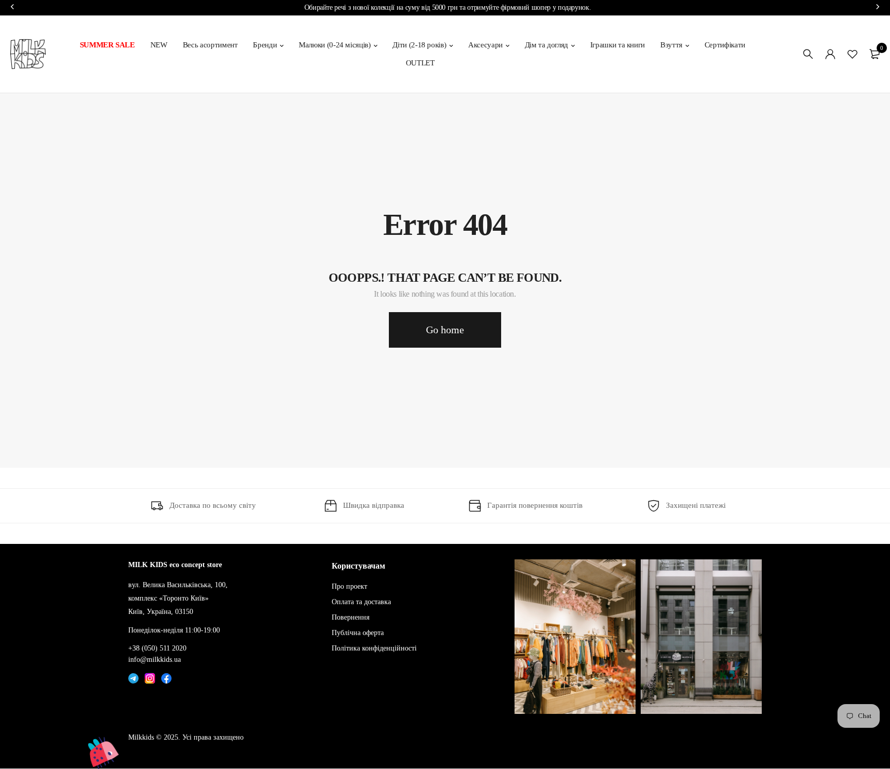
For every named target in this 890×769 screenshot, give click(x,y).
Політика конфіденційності (374, 648)
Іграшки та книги (617, 45)
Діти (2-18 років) (419, 45)
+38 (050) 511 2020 (157, 648)
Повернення (350, 617)
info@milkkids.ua (154, 659)
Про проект (349, 586)
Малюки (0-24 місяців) (335, 45)
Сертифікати (725, 45)
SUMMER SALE (107, 45)
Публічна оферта (358, 633)
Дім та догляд (546, 45)
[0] (874, 54)
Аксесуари (485, 45)
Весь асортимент (210, 45)
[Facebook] (166, 676)
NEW (158, 45)
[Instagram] (150, 676)
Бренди (265, 45)
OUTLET (420, 63)
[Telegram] (133, 676)
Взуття (671, 45)
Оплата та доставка (361, 602)
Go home (445, 329)
